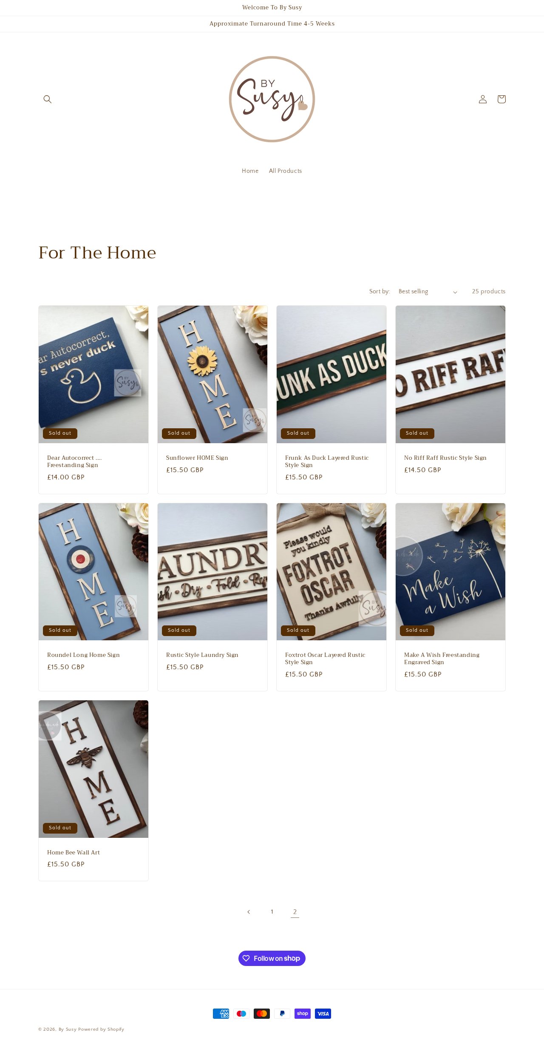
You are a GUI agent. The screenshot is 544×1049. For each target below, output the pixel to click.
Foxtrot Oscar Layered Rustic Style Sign (325, 659)
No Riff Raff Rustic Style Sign (445, 458)
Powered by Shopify (101, 1029)
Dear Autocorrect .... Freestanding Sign (74, 462)
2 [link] (295, 912)
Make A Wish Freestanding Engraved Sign (441, 659)
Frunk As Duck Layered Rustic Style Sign (327, 462)
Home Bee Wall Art (73, 853)
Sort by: (379, 291)
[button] (47, 99)
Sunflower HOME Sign (197, 458)
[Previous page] (249, 912)
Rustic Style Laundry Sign (202, 655)
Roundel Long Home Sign (83, 655)
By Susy (68, 1029)
